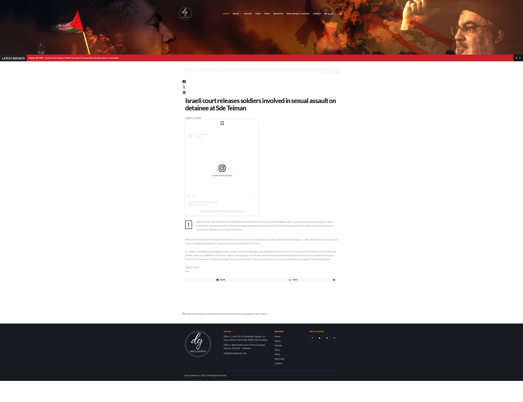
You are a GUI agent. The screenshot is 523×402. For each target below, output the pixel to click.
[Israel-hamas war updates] (184, 81)
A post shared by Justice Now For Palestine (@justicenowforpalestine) (222, 211)
